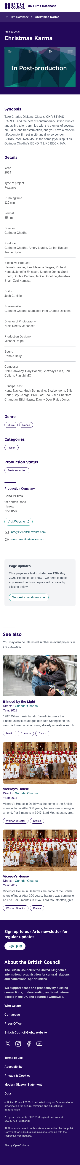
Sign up (13, 946)
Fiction (11, 447)
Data (7, 1093)
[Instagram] (18, 1044)
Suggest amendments (26, 597)
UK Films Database (42, 6)
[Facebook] (29, 1044)
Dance (26, 424)
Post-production (17, 470)
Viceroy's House (16, 789)
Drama (37, 820)
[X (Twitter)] (7, 1044)
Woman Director (15, 820)
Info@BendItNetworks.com (28, 532)
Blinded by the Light (19, 701)
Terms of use (13, 1057)
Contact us (12, 1014)
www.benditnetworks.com (27, 539)
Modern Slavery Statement (23, 1084)
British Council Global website (25, 1032)
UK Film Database (16, 17)
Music (11, 424)
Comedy (26, 733)
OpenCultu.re (21, 1145)
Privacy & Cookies (17, 1075)
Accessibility (13, 1066)
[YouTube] (39, 1044)
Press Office (13, 1023)
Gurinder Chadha (26, 706)
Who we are (12, 1005)
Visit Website (16, 521)
